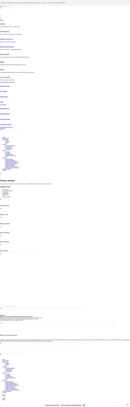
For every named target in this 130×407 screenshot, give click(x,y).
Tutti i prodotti (6, 138)
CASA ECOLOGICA (5, 77)
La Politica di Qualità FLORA (9, 304)
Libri (6, 156)
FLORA (4, 144)
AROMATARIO (4, 96)
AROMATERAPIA (4, 31)
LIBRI (1, 102)
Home (4, 137)
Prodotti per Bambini (9, 165)
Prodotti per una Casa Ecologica (12, 167)
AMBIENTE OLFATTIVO (6, 39)
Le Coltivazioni (8, 148)
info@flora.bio (3, 291)
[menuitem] (65, 14)
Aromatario (7, 153)
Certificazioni (8, 149)
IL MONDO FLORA (5, 113)
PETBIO (2, 69)
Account (7, 140)
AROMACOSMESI (4, 54)
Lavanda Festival (9, 154)
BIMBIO (2, 62)
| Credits (65, 401)
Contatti (4, 170)
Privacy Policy (6, 301)
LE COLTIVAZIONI (5, 119)
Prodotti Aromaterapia (10, 145)
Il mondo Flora (8, 147)
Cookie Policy (6, 302)
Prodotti (4, 157)
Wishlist (7, 142)
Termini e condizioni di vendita (9, 303)
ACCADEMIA (3, 91)
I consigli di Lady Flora (10, 155)
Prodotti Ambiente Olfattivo (11, 161)
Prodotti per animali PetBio (11, 166)
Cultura (4, 150)
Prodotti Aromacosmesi (10, 164)
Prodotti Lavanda (9, 159)
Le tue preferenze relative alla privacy (71, 405)
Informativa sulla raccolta (52, 405)
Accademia (7, 151)
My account (5, 139)
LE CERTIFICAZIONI (5, 124)
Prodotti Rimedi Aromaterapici (11, 162)
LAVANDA (2, 24)
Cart (6, 143)
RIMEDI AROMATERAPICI (7, 46)
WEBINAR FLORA (5, 86)
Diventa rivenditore (7, 168)
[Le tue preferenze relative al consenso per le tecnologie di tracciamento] (127, 404)
